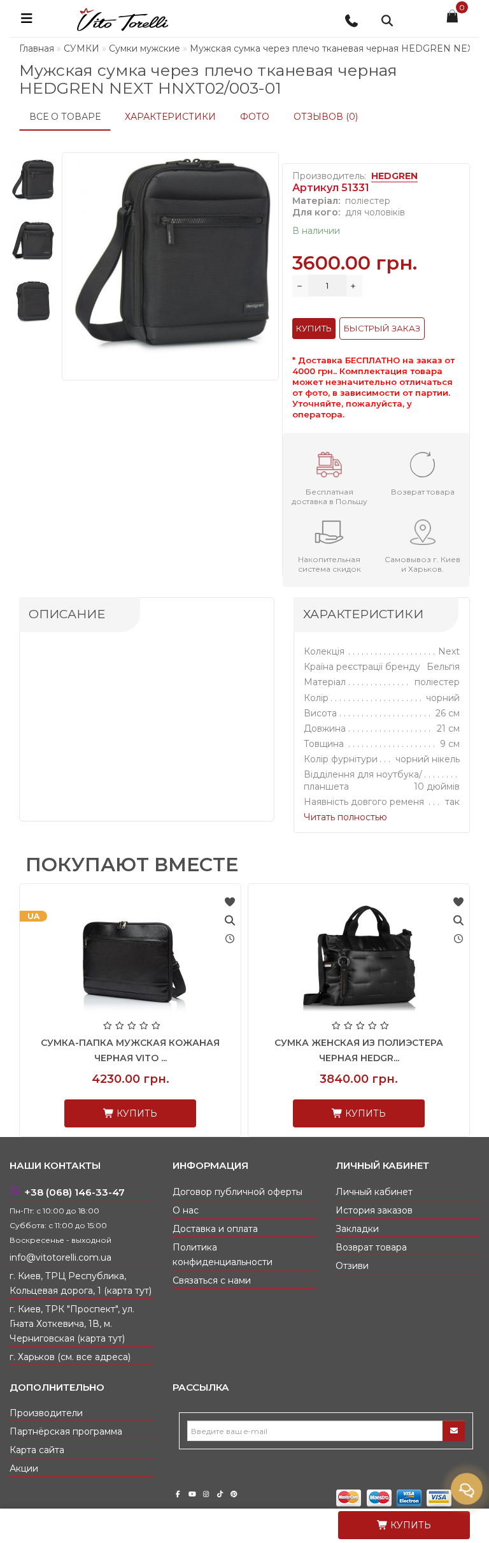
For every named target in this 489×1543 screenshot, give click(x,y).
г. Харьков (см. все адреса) (70, 1357)
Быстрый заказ (382, 328)
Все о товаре (65, 116)
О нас (186, 1210)
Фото (254, 116)
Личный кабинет (374, 1192)
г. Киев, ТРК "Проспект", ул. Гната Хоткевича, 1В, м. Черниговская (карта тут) (72, 1323)
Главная (36, 48)
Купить (409, 1525)
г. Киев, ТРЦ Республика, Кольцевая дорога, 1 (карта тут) (81, 1283)
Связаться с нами (212, 1280)
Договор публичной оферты (237, 1192)
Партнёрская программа (66, 1431)
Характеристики (170, 116)
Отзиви (352, 1265)
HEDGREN (394, 176)
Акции (24, 1468)
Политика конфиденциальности (223, 1255)
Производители (46, 1413)
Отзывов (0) (326, 116)
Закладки (357, 1229)
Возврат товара (371, 1247)
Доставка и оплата (215, 1229)
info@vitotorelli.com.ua (60, 1257)
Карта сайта (37, 1450)
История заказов (374, 1210)
